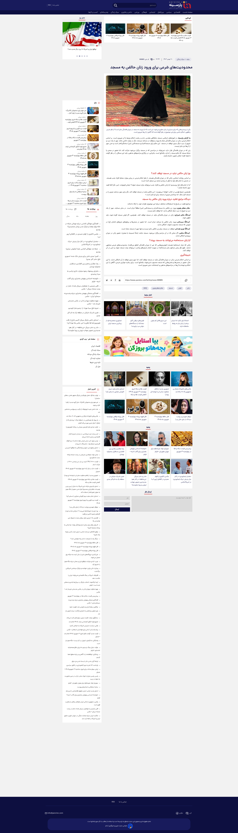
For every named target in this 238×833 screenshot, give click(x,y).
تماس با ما (56, 5)
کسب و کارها (93, 12)
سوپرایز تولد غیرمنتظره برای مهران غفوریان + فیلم (160, 450)
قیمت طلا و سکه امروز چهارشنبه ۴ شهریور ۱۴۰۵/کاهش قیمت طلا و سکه (181, 38)
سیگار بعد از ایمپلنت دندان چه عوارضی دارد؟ (84, 539)
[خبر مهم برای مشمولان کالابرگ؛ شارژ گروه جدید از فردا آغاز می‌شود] (93, 111)
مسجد (171, 288)
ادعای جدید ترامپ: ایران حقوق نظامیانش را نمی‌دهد (82, 691)
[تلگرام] (111, 280)
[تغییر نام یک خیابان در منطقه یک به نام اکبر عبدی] (114, 466)
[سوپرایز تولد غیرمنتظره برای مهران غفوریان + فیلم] (159, 438)
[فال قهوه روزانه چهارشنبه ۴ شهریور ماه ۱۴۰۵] (137, 28)
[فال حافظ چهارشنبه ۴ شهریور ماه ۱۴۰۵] (159, 28)
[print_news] (119, 280)
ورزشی (137, 12)
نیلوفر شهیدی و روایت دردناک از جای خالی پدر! (183, 418)
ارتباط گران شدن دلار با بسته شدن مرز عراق (85, 661)
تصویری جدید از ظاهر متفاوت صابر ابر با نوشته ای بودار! (159, 392)
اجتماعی (152, 12)
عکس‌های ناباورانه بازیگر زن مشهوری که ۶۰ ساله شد (182, 390)
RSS (49, 5)
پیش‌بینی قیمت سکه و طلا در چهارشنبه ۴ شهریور (182, 450)
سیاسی (169, 12)
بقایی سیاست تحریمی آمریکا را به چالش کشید (84, 626)
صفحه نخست (187, 12)
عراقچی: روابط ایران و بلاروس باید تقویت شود (83, 607)
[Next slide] (99, 34)
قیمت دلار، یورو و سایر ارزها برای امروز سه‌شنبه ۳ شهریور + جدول (76, 202)
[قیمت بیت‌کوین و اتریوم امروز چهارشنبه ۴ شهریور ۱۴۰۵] (93, 129)
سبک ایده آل (95, 350)
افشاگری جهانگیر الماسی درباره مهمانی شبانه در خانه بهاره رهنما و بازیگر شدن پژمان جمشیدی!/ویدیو (82, 226)
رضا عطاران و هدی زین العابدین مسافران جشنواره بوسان (115, 452)
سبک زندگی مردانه (93, 354)
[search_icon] (116, 6)
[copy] (186, 280)
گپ (190, 813)
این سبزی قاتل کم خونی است (158, 322)
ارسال (117, 509)
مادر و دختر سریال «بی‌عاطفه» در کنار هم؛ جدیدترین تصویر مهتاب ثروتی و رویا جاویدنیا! (138, 480)
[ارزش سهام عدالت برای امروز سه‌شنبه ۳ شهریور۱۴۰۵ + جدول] (93, 183)
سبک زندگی (115, 12)
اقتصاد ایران (95, 346)
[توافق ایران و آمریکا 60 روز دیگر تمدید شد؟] (81, 34)
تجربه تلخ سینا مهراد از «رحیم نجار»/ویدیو (83, 308)
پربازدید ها (91, 209)
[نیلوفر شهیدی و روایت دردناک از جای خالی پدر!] (181, 406)
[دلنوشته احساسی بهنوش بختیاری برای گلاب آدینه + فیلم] (137, 438)
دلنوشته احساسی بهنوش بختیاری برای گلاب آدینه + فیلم (138, 451)
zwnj (145, 288)
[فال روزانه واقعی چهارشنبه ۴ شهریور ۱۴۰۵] (115, 28)
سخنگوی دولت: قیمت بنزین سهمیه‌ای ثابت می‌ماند (82, 618)
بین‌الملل (161, 12)
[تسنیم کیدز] (148, 347)
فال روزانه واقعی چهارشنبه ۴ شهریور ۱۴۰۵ (115, 36)
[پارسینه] (178, 5)
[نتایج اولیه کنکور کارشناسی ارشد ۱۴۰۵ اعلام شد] (93, 147)
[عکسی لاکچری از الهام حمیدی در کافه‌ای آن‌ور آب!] (159, 466)
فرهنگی (144, 12)
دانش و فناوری (127, 12)
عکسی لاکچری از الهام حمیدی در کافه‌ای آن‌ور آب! (160, 478)
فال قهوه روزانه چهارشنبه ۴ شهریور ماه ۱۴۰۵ (137, 36)
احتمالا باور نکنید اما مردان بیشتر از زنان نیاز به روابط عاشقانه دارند (180, 323)
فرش (179, 288)
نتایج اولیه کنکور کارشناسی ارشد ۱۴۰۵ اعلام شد (75, 148)
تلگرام (181, 813)
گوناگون (188, 18)
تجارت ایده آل (95, 358)
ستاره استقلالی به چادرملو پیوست (78, 193)
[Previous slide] (65, 34)
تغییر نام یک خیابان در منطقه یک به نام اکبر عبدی (115, 478)
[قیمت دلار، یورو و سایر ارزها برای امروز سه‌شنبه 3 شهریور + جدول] (93, 201)
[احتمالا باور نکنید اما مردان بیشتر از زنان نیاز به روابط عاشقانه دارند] (181, 308)
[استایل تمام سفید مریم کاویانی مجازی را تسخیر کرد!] (114, 378)
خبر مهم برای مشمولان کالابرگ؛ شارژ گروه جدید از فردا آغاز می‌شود (76, 112)
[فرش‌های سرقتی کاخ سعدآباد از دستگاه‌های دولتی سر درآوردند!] (137, 308)
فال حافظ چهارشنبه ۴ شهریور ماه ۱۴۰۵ (159, 36)
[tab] (87, 56)
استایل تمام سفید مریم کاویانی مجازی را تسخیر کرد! (115, 390)
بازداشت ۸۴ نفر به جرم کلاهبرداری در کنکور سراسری (82, 665)
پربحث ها (69, 209)
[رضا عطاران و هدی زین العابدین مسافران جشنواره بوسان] (114, 438)
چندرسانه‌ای (104, 12)
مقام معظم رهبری (158, 288)
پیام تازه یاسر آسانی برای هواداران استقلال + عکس (82, 630)
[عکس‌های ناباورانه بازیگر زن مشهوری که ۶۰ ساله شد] (181, 378)
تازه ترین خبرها (95, 362)
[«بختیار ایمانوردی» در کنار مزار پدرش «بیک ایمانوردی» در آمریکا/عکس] (181, 466)
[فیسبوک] (115, 280)
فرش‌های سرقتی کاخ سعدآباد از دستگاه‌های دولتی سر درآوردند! (136, 323)
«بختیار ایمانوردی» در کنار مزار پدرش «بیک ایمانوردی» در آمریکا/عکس (182, 479)
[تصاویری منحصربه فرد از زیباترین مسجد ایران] (114, 308)
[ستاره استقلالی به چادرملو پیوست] (93, 192)
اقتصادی (177, 12)
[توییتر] (106, 280)
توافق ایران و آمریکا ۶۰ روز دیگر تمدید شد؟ (82, 49)
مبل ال (97, 366)
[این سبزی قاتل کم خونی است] (159, 308)
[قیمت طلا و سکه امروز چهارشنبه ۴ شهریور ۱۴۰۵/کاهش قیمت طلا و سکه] (181, 28)
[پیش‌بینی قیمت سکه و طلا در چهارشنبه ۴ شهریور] (181, 438)
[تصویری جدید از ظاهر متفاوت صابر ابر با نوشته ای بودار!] (159, 378)
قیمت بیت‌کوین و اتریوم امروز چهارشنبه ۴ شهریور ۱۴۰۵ (76, 130)
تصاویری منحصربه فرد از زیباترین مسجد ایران (114, 322)
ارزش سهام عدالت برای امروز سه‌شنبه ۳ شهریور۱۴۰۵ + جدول (77, 184)
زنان (188, 288)
